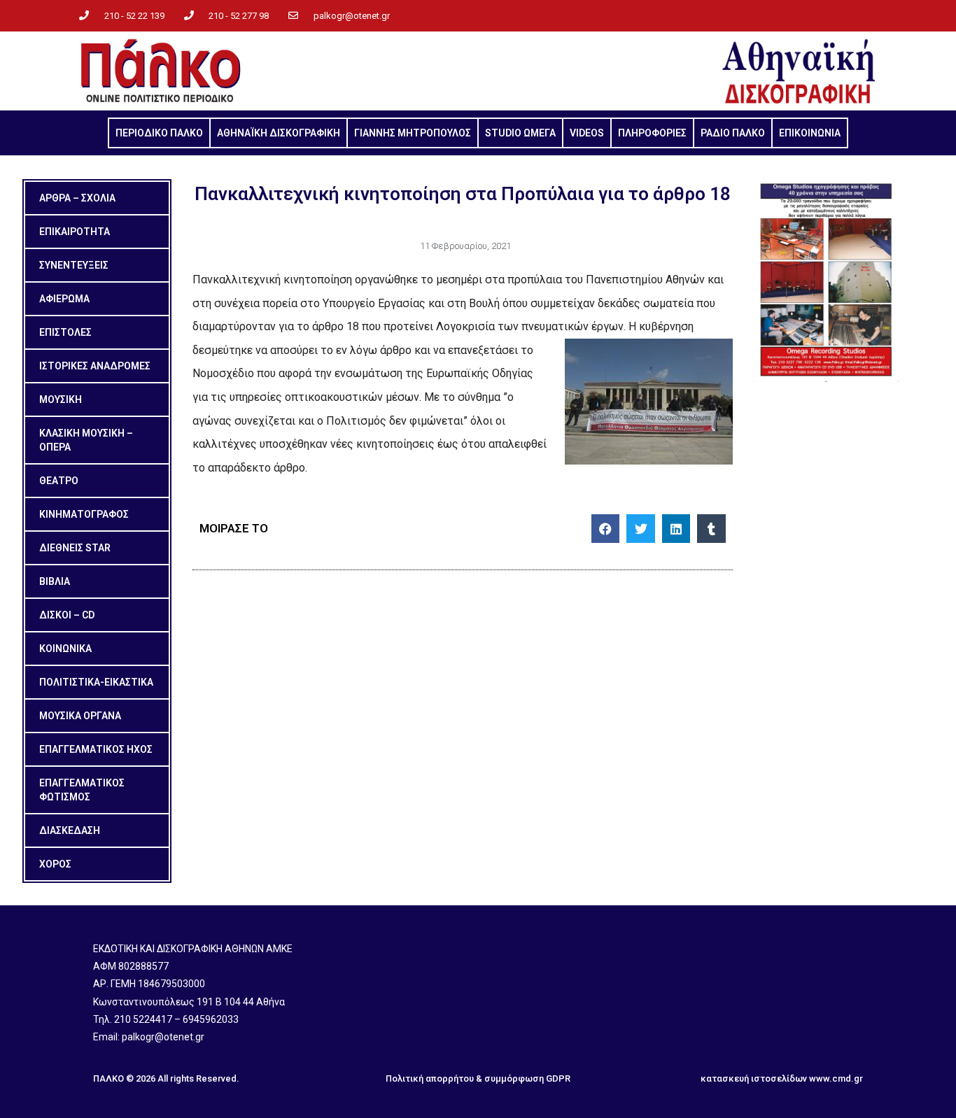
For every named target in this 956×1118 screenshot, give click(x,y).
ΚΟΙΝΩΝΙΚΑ (65, 648)
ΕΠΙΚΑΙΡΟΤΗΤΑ (74, 231)
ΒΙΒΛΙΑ (54, 581)
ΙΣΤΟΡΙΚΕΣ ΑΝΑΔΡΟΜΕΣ (94, 366)
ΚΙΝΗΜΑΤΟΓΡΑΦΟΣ (84, 514)
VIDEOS (587, 133)
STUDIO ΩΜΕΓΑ (520, 133)
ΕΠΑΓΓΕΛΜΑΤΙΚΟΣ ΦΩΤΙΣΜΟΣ (82, 789)
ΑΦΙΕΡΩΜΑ (64, 298)
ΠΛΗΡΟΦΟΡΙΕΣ (652, 133)
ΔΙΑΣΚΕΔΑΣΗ (69, 830)
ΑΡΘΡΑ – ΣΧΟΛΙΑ (77, 198)
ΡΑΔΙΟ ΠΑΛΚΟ (733, 133)
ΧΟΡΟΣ (55, 864)
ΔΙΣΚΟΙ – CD (66, 615)
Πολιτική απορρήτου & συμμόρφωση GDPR (478, 1078)
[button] (605, 528)
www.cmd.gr (836, 1078)
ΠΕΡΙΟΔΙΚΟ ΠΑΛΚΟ (159, 133)
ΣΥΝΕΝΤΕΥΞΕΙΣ (73, 265)
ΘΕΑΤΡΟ (58, 480)
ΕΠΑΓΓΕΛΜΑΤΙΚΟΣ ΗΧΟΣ (96, 749)
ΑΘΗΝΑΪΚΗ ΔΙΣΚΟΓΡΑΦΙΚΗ (278, 133)
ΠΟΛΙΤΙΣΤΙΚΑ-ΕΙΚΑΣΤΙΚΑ (96, 682)
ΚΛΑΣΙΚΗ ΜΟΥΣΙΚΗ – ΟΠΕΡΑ (86, 440)
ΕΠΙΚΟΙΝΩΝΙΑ (810, 133)
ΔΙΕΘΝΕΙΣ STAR (75, 547)
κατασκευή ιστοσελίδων (754, 1078)
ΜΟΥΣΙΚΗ (60, 399)
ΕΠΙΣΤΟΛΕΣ (65, 332)
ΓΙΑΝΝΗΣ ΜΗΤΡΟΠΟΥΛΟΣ (412, 133)
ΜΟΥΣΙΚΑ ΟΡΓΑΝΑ (80, 715)
